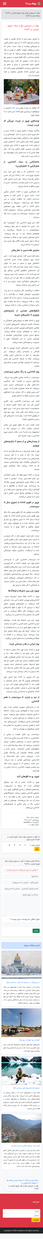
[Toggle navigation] (4, 3)
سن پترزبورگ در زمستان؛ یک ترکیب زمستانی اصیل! (23, 982)
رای (37, 849)
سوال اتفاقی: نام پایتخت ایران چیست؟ (25, 919)
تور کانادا (14, 108)
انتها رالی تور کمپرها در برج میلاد (29, 1040)
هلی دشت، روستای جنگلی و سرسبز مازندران (25, 1146)
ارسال (36, 930)
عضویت (36, 1219)
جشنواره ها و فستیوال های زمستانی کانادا (26, 1088)
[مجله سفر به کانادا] (33, 3)
